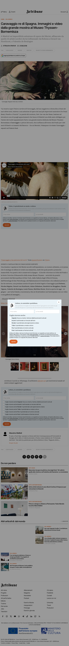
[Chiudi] (58, 302)
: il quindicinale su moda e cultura (22, 325)
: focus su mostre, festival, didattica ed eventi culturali (29, 318)
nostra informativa (33, 334)
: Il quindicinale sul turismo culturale (23, 328)
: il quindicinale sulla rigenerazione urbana (25, 323)
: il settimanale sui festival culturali (22, 330)
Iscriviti (14, 341)
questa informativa (45, 336)
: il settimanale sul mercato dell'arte (23, 320)
